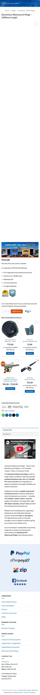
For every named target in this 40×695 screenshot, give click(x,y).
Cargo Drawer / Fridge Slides (10, 643)
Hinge (3, 617)
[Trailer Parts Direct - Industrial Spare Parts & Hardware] (11, 3)
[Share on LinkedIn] (17, 415)
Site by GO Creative (25, 690)
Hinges (13, 10)
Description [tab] (7, 430)
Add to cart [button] (10, 353)
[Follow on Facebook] (17, 687)
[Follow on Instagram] (19, 687)
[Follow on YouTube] (23, 687)
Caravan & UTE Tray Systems (11, 639)
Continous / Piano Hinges (26, 10)
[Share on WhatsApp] (3, 415)
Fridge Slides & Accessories (10, 647)
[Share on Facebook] (6, 415)
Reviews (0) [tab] (7, 434)
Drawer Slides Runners (9, 602)
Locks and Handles (7, 605)
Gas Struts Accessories (9, 613)
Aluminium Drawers (8, 628)
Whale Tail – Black (10, 341)
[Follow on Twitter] (21, 687)
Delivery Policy (18, 692)
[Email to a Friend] (13, 415)
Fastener (4, 609)
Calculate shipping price (10, 403)
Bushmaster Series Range (9, 651)
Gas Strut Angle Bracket (30, 341)
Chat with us (5, 661)
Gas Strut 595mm (30, 379)
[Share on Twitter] (10, 415)
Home (7, 10)
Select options (10, 388)
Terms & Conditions (30, 692)
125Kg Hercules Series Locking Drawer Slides (10, 380)
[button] (28, 3)
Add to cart (17, 311)
